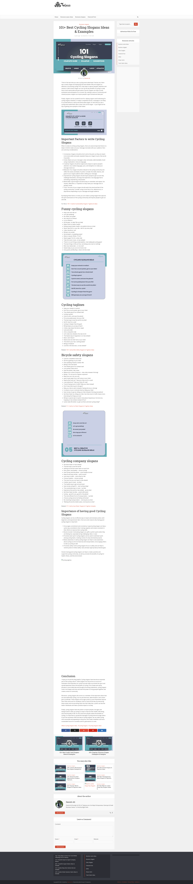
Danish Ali (85, 35)
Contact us (137, 882)
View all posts (60, 812)
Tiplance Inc (69, 882)
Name (57, 839)
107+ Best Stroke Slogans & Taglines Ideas (104, 768)
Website (96, 839)
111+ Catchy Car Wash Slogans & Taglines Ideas (79, 406)
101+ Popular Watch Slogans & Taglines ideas (74, 786)
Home (56, 17)
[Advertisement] (112, 14)
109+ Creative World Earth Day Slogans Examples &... (74, 768)
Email (76, 839)
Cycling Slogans (83, 725)
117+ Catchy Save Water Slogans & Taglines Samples (81, 506)
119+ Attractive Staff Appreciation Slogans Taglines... (73, 778)
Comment (58, 824)
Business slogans (80, 17)
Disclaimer (124, 882)
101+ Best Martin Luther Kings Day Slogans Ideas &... (104, 787)
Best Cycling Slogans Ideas (69, 725)
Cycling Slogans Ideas (95, 725)
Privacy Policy (131, 882)
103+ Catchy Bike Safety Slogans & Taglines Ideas (80, 350)
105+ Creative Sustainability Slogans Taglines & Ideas (82, 204)
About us (119, 882)
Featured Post (92, 17)
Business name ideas (66, 17)
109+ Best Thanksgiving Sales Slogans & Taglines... (104, 777)
